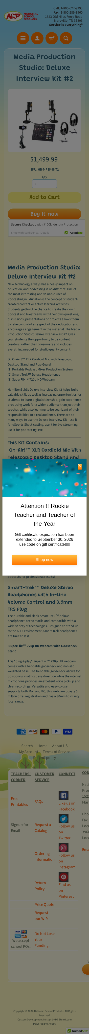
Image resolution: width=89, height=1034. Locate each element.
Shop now (44, 560)
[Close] (80, 467)
